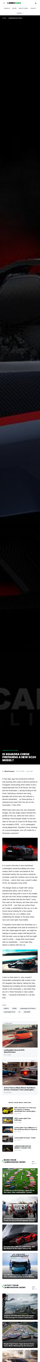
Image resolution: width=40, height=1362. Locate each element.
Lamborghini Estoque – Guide (24, 1138)
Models (7, 8)
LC (19, 1012)
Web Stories (23, 8)
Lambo (14, 3)
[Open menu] (4, 3)
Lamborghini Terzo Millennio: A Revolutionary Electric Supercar (25, 1128)
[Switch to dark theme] (36, 3)
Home (4, 18)
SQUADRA (27, 1012)
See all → (34, 1162)
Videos (33, 8)
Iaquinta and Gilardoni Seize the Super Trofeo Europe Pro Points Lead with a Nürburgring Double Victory (19, 1318)
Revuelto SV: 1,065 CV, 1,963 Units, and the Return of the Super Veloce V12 (19, 1248)
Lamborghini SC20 (9, 1012)
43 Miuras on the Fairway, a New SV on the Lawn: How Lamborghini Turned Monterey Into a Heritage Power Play (19, 1192)
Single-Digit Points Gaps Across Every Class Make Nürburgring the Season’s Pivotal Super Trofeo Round (19, 1346)
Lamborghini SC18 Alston (27, 1008)
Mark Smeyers (10, 771)
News (14, 8)
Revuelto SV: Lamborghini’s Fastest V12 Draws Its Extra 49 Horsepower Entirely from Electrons (19, 1220)
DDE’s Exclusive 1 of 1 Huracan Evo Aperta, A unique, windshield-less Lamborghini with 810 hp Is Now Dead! (25, 1110)
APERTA (6, 1008)
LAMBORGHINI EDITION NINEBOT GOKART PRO (22, 1147)
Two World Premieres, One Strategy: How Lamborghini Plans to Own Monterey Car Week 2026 (20, 1277)
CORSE (14, 1008)
